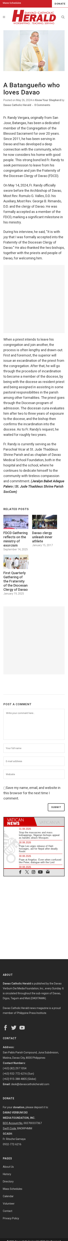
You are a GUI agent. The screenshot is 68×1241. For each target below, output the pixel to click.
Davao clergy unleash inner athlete (42, 537)
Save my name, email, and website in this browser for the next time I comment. (31, 793)
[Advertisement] (34, 299)
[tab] (19, 821)
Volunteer (9, 1203)
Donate (60, 3)
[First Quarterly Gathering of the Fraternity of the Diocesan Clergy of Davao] (15, 562)
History (7, 1174)
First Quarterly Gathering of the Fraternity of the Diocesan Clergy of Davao (15, 581)
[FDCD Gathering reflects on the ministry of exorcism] (15, 522)
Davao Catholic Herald (17, 105)
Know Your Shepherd (48, 100)
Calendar (8, 1196)
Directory (8, 1181)
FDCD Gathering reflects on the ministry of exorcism (15, 539)
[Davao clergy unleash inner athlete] (44, 522)
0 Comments (42, 105)
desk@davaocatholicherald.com (30, 1084)
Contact (7, 1210)
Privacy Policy (11, 1218)
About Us (8, 1166)
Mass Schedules (12, 3)
